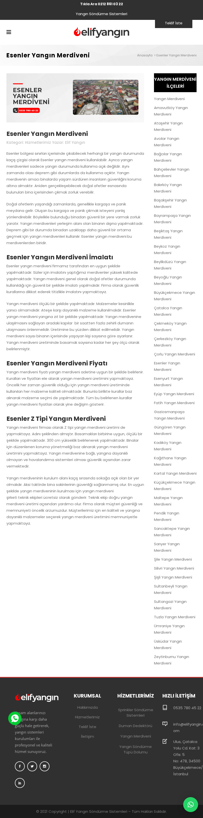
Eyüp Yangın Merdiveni (174, 393)
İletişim (87, 736)
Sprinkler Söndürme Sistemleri (135, 712)
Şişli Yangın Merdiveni (173, 577)
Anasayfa (144, 55)
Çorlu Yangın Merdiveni (174, 354)
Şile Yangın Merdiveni (173, 559)
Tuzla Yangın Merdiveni (174, 617)
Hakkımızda (87, 707)
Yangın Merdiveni (169, 98)
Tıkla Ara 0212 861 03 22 (101, 3)
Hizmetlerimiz (87, 717)
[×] (190, 804)
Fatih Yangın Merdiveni (174, 402)
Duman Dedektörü (135, 725)
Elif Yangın (75, 142)
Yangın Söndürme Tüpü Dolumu (135, 749)
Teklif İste (173, 23)
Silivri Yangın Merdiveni (174, 568)
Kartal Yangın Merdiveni (175, 473)
